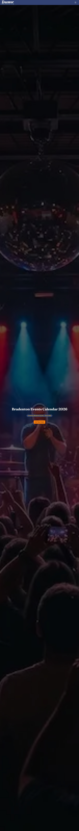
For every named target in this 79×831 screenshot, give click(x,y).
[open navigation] (75, 2)
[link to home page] (8, 2)
